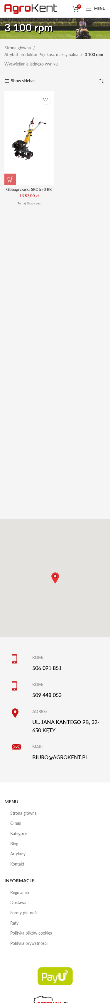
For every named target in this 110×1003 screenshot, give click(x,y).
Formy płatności (24, 913)
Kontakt (17, 864)
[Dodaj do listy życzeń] (45, 99)
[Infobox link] (59, 663)
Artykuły (18, 854)
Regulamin (19, 893)
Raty (14, 923)
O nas (15, 823)
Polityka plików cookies (31, 933)
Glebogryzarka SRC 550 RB (29, 189)
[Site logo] (30, 9)
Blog (14, 844)
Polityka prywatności (29, 944)
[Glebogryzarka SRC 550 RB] (29, 138)
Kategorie (18, 834)
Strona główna (17, 48)
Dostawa (18, 903)
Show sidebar (23, 81)
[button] (10, 179)
